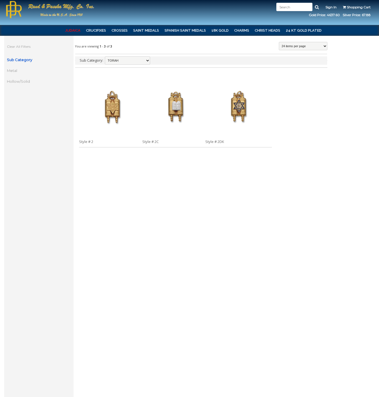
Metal (12, 70)
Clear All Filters (19, 46)
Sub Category (19, 59)
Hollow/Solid (18, 81)
